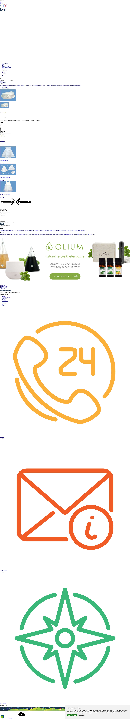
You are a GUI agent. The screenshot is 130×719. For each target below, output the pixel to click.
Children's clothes (9, 234)
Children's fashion (15, 234)
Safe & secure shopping (6, 297)
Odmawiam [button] (74, 715)
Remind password (3, 82)
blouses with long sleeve (16, 85)
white (1, 123)
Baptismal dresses (8, 85)
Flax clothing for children (62, 234)
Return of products (5, 301)
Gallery (3, 296)
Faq (3, 304)
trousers (71, 85)
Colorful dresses (41, 230)
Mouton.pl (10, 718)
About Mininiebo (5, 63)
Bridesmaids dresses (74, 230)
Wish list (1, 3)
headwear (54, 85)
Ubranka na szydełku (74, 234)
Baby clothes (44, 234)
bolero (32, 85)
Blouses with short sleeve (22, 230)
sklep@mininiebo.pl (3, 570)
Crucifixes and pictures (81, 230)
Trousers (69, 230)
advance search (2, 84)
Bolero (28, 230)
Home (3, 87)
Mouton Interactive (3, 703)
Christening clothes (5, 66)
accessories (2, 85)
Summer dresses (49, 234)
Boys (3, 64)
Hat (78, 234)
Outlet (3, 69)
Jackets (57, 230)
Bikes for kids (86, 234)
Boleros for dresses (55, 234)
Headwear (45, 230)
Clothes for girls (34, 234)
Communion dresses (22, 234)
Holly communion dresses (51, 230)
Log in (1, 2)
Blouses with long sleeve (14, 230)
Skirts (67, 230)
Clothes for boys (39, 234)
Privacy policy (4, 298)
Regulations (4, 300)
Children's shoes (91, 234)
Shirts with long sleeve (62, 230)
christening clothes (41, 85)
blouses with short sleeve (26, 85)
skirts (67, 85)
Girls (3, 65)
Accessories (2, 230)
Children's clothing (3, 234)
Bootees (30, 230)
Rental (3, 305)
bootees (36, 85)
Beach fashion (82, 234)
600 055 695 (2, 437)
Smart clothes (69, 234)
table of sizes (2, 141)
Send (1, 226)
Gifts (3, 68)
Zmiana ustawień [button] (81, 715)
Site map (3, 299)
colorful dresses (49, 85)
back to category (3, 112)
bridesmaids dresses (77, 85)
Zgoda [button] (69, 715)
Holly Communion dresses (6, 67)
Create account (2, 1)
